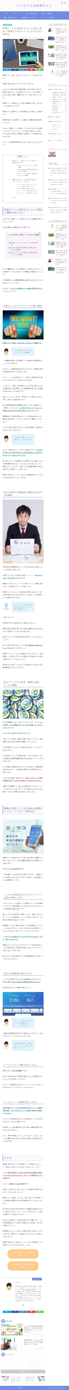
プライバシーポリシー (9, 1387)
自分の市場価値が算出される (26, 188)
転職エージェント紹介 (59, 99)
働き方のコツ (59, 106)
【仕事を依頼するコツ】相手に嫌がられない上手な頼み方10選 (59, 201)
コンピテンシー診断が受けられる (27, 193)
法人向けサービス (59, 112)
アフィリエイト (59, 127)
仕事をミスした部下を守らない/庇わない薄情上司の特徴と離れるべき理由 (59, 182)
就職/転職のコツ (59, 101)
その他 (59, 129)
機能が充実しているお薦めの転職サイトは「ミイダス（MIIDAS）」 (24, 181)
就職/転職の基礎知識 (59, 92)
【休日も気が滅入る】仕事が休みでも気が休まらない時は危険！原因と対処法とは (59, 172)
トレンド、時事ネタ (48, 17)
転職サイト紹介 (59, 97)
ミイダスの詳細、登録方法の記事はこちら (23, 1253)
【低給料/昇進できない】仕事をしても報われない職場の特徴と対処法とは (59, 210)
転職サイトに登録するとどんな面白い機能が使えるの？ (24, 162)
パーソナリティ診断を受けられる (27, 191)
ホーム (6, 13)
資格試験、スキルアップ (29, 17)
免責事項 (20, 1387)
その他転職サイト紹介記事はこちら (23, 1265)
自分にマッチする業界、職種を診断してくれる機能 (27, 174)
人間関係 (59, 108)
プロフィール (17, 13)
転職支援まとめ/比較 (59, 95)
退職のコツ (59, 103)
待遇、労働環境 (47, 13)
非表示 (26, 156)
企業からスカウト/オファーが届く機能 (27, 166)
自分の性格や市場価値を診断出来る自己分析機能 (27, 170)
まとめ (14, 197)
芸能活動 (59, 110)
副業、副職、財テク (10, 17)
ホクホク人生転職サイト (34, 5)
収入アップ (59, 125)
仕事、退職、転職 (31, 13)
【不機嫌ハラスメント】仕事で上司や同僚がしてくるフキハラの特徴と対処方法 (59, 191)
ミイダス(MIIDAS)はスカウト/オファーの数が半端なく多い (27, 185)
